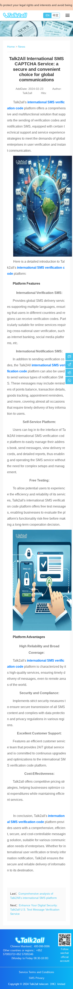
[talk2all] (15, 15)
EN (47, 15)
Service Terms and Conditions (36, 972)
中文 (55, 15)
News (21, 46)
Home (11, 46)
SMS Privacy (36, 978)
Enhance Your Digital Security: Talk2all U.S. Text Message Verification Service (34, 909)
